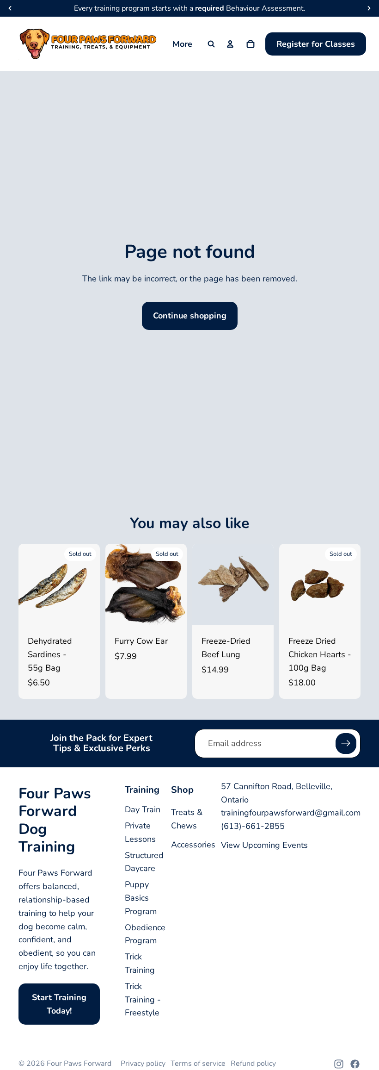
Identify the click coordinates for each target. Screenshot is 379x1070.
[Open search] (211, 44)
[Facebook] (355, 1064)
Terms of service (198, 1063)
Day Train (142, 809)
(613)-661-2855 (253, 826)
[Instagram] (338, 1064)
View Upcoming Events (264, 845)
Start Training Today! (59, 1004)
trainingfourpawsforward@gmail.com (291, 812)
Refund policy (253, 1063)
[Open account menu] (230, 44)
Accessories (193, 844)
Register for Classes (315, 44)
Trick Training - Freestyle (143, 1000)
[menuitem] (182, 44)
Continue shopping (189, 315)
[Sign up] (346, 743)
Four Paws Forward (79, 1063)
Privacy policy (143, 1063)
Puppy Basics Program (141, 898)
